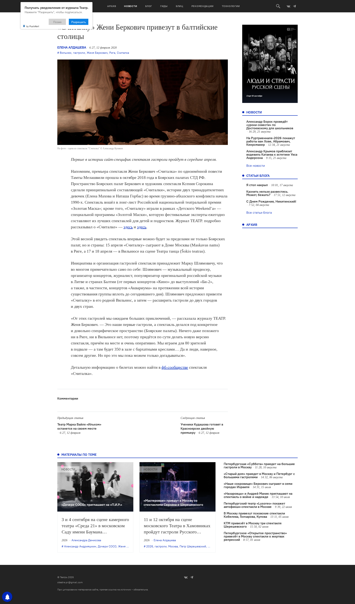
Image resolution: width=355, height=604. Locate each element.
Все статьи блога (259, 212)
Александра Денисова (86, 540)
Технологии (231, 6)
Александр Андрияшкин (80, 546)
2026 (149, 546)
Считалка (123, 53)
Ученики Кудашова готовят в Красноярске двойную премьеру (202, 428)
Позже (57, 22)
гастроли (79, 53)
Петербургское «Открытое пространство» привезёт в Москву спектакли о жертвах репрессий (255, 536)
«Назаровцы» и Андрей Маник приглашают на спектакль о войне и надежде (258, 495)
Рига (112, 53)
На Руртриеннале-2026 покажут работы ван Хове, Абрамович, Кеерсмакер (270, 141)
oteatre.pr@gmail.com (70, 582)
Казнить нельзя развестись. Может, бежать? (267, 193)
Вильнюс (65, 53)
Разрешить (78, 22)
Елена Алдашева (71, 47)
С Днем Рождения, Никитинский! (271, 201)
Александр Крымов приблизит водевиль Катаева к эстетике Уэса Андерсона (271, 154)
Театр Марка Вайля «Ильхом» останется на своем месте (79, 426)
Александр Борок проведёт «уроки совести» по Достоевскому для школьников (269, 124)
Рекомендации (202, 6)
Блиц (179, 6)
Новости (130, 6)
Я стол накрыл (257, 185)
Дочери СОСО (107, 546)
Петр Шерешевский (193, 546)
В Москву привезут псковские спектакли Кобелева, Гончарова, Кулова (254, 515)
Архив (111, 6)
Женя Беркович (97, 53)
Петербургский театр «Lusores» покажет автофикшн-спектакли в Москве (254, 505)
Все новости (255, 165)
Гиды (164, 6)
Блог (148, 6)
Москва (173, 546)
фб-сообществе (174, 367)
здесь (128, 227)
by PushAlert (32, 26)
